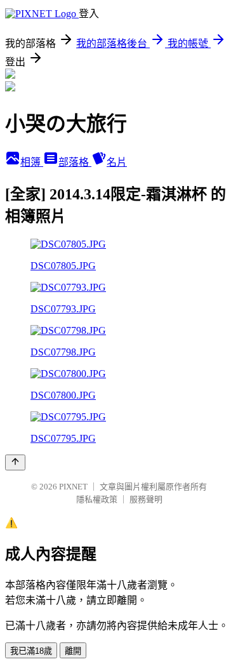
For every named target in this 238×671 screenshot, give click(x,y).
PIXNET (73, 486)
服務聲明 (145, 499)
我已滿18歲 (31, 651)
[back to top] (15, 462)
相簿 (31, 162)
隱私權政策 (96, 499)
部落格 (74, 162)
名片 (117, 162)
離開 (73, 651)
